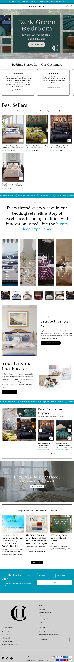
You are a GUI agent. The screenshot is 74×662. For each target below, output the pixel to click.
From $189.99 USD (60, 147)
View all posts (37, 562)
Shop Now (8, 282)
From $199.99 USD (36, 147)
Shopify (46, 660)
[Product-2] (25, 410)
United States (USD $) (37, 657)
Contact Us (5, 632)
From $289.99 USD (17, 185)
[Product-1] (25, 428)
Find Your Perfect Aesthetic (50, 343)
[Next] (69, 82)
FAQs (40, 616)
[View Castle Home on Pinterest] (11, 658)
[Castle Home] (37, 6)
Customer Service (8, 628)
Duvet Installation (45, 613)
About (41, 605)
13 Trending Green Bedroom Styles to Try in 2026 (60, 538)
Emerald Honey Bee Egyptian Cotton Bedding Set (63, 445)
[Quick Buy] (21, 140)
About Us (42, 609)
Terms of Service (7, 641)
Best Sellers (14, 105)
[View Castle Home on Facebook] (7, 658)
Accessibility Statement (10, 644)
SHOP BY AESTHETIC (37, 486)
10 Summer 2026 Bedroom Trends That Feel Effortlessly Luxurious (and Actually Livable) (12, 540)
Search (41, 622)
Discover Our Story (9, 392)
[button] (67, 6)
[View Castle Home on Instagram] (3, 658)
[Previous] (40, 430)
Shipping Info (43, 619)
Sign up (54, 582)
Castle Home (34, 660)
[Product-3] (8, 419)
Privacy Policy (6, 638)
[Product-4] (8, 434)
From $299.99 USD (17, 147)
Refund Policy (6, 635)
